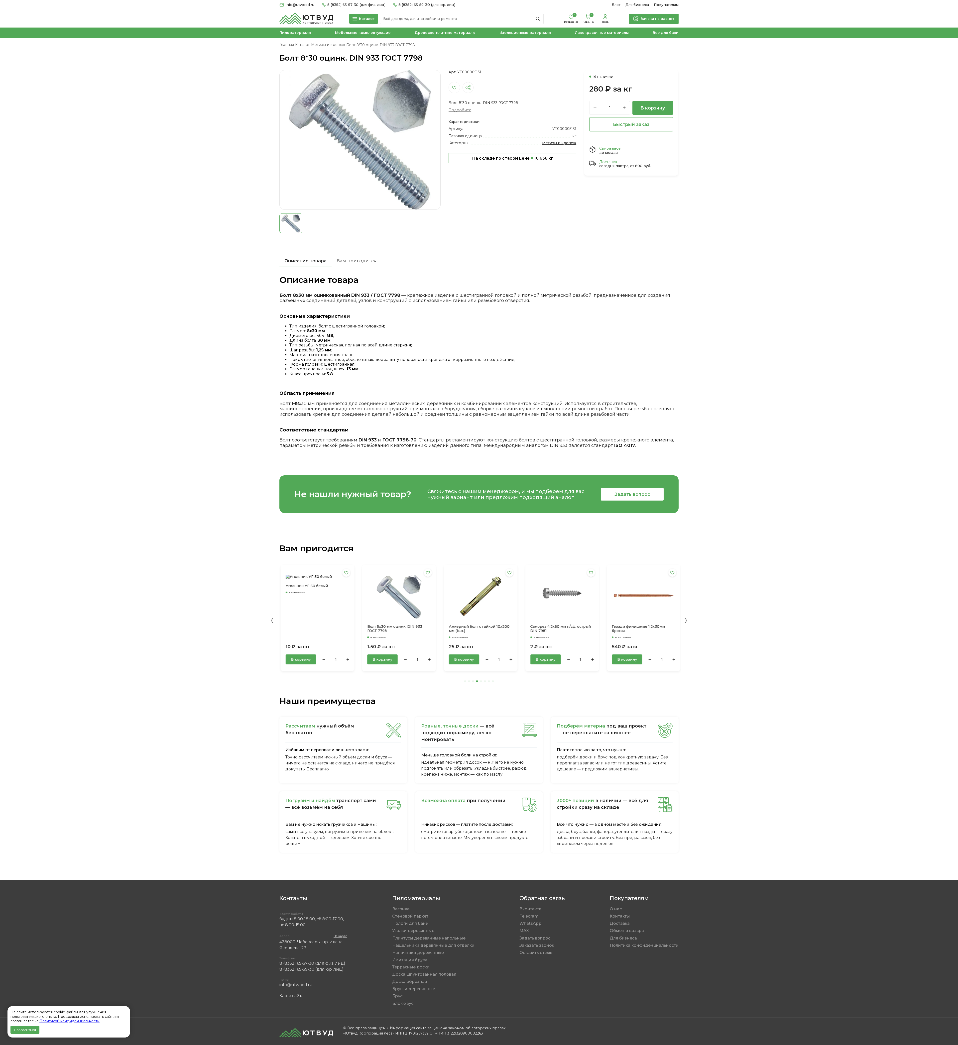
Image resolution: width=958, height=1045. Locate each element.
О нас (616, 909)
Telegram (529, 916)
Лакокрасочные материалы (602, 33)
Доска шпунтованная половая (424, 974)
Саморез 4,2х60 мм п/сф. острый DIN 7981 (559, 629)
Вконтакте (530, 909)
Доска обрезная (409, 981)
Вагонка (401, 909)
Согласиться (25, 1030)
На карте (340, 936)
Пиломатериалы (295, 33)
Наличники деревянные (418, 952)
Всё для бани (666, 33)
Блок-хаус (402, 1003)
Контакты (620, 916)
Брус (397, 996)
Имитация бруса (409, 959)
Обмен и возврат (628, 930)
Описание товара (305, 260)
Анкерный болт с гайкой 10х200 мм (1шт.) (478, 629)
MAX (524, 930)
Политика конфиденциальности (644, 945)
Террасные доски (411, 967)
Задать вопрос (632, 494)
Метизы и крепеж (559, 143)
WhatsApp (530, 923)
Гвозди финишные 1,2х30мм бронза (637, 629)
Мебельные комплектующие (363, 33)
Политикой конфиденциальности (69, 1021)
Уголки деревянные (413, 930)
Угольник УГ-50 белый (305, 586)
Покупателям (666, 5)
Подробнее (460, 110)
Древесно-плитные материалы (445, 33)
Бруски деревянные (413, 988)
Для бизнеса (637, 5)
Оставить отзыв (535, 952)
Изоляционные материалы (525, 33)
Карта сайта (291, 995)
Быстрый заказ (631, 124)
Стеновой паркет (410, 916)
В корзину (652, 107)
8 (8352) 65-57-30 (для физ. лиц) (356, 5)
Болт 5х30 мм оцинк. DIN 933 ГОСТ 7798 (393, 629)
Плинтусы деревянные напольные (429, 938)
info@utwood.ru (296, 984)
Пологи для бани (410, 923)
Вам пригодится (356, 260)
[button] (272, 620)
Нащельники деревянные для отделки (433, 945)
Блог (616, 5)
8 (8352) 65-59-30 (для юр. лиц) (426, 5)
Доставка (620, 923)
